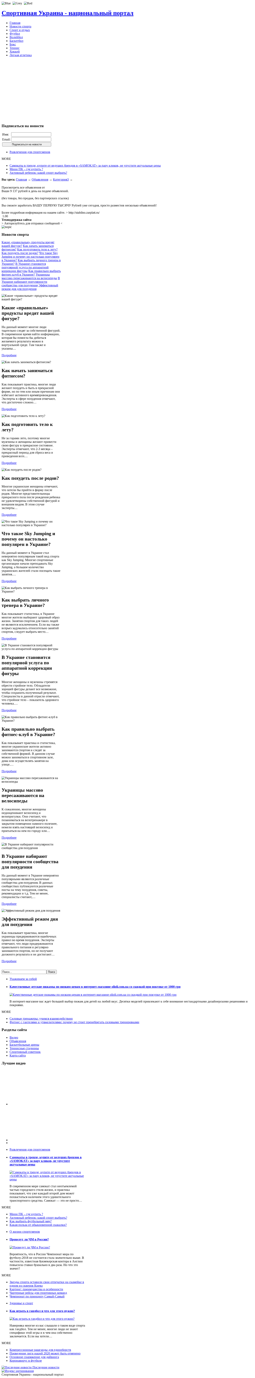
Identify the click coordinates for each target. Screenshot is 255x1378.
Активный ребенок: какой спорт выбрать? (38, 172)
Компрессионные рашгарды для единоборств (40, 1349)
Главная (21, 179)
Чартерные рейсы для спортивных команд (38, 1292)
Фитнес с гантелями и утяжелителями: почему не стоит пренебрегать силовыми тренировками (74, 1022)
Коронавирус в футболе (26, 1360)
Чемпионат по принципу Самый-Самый (37, 1296)
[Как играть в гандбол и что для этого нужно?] (42, 1318)
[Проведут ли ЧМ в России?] (30, 1247)
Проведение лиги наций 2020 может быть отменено (45, 1353)
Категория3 (61, 179)
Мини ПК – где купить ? (26, 169)
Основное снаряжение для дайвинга (34, 1357)
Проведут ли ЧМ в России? (29, 1239)
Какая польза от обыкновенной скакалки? (38, 1225)
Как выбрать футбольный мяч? (31, 1221)
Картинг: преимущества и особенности (36, 1289)
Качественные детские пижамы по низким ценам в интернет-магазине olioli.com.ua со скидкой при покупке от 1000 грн (95, 986)
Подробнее (9, 355)
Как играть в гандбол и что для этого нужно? (42, 1311)
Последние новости (45, 1367)
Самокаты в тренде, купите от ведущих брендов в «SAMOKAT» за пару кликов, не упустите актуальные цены (85, 165)
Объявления (40, 179)
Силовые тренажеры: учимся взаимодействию (41, 1018)
